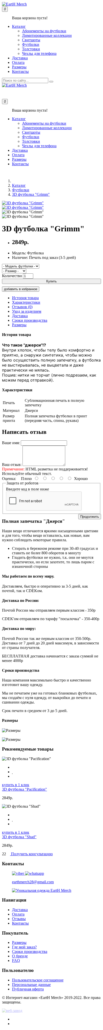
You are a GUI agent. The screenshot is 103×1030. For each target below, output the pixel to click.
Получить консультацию (31, 854)
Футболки (30, 44)
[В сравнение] (13, 776)
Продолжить (89, 517)
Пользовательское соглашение (38, 980)
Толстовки (31, 49)
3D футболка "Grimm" (31, 194)
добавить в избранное (20, 289)
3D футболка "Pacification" (24, 789)
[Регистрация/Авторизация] (8, 93)
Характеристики (26, 302)
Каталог (19, 26)
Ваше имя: (11, 443)
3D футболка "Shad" (19, 837)
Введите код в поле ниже (27, 489)
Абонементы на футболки (44, 31)
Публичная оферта (28, 989)
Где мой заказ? (24, 947)
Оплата (18, 62)
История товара (25, 298)
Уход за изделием (26, 311)
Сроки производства (29, 320)
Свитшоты (31, 40)
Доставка (20, 58)
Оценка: (9, 478)
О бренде (20, 956)
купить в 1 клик (15, 785)
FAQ (16, 960)
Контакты (20, 71)
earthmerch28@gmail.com (33, 882)
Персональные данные (31, 984)
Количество (12, 276)
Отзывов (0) (22, 307)
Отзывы (19, 919)
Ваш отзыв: (12, 464)
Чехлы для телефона (39, 53)
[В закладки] (12, 772)
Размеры (19, 67)
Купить (51, 281)
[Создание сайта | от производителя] (51, 1010)
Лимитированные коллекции (47, 35)
